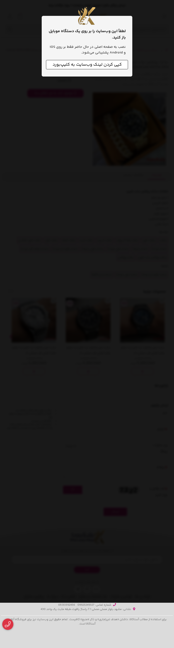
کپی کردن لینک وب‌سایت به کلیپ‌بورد (87, 64)
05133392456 (66, 605)
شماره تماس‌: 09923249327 (94, 605)
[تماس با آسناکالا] (7, 624)
